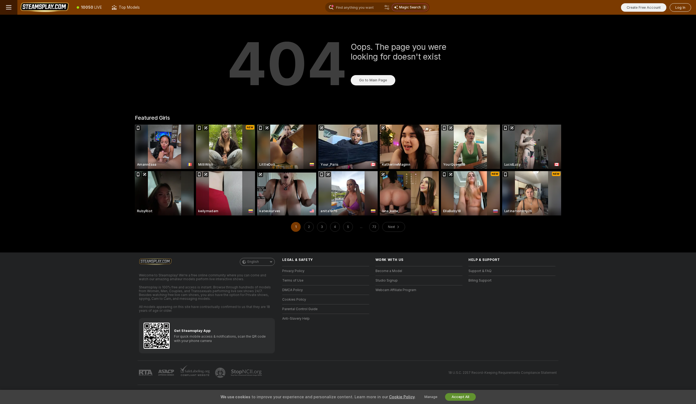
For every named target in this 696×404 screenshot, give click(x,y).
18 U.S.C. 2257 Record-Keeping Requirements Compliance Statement (502, 373)
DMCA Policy (292, 290)
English (253, 262)
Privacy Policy (293, 271)
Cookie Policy (402, 397)
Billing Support (480, 280)
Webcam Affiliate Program (395, 290)
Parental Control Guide (300, 309)
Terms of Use (292, 280)
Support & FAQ (480, 271)
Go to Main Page (373, 80)
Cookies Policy (294, 299)
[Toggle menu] (8, 7)
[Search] (387, 7)
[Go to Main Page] (44, 7)
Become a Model (388, 271)
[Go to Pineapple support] (220, 373)
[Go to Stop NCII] (247, 372)
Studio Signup (386, 280)
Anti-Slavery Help (296, 318)
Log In (680, 7)
